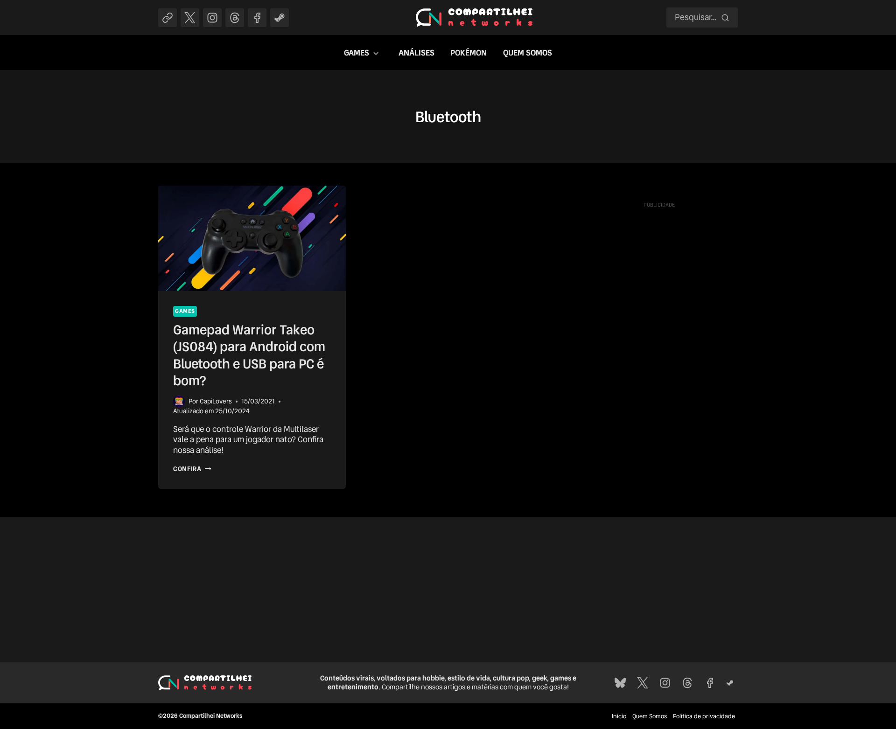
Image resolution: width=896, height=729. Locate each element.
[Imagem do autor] (179, 401)
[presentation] (252, 238)
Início (619, 716)
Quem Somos (527, 53)
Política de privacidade (704, 716)
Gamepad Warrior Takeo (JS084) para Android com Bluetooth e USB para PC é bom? (249, 355)
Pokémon (468, 53)
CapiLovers (216, 401)
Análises (416, 53)
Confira (192, 468)
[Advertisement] (659, 352)
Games (356, 53)
